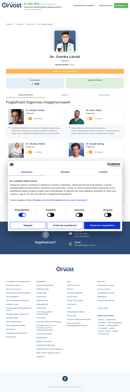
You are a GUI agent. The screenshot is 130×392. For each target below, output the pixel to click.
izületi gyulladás (113, 325)
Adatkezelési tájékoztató (45, 345)
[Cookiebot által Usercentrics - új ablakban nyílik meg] (109, 165)
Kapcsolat (101, 281)
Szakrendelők (11, 337)
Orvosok (19, 24)
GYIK (69, 308)
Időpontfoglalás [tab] (25, 95)
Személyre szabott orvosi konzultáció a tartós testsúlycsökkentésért (45, 327)
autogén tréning (104, 331)
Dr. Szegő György (95, 144)
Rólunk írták (71, 316)
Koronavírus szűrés (13, 289)
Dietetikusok (11, 329)
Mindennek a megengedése (102, 225)
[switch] (50, 215)
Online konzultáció (13, 285)
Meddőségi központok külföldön (18, 293)
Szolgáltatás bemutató (106, 293)
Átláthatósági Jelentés (105, 300)
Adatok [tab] (65, 95)
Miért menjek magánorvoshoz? (48, 353)
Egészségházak (42, 304)
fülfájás (115, 331)
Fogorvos (30, 24)
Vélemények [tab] (104, 95)
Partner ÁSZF (72, 297)
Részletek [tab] (65, 172)
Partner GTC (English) (75, 300)
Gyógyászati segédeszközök (16, 333)
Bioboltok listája (42, 289)
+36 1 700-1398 (80, 234)
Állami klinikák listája (14, 322)
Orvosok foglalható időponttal (17, 300)
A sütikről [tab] (103, 172)
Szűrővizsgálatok (12, 297)
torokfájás (101, 322)
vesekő (112, 328)
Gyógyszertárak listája (44, 285)
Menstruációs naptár (44, 334)
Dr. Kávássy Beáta (35, 144)
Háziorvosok (41, 297)
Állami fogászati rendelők (15, 325)
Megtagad (27, 225)
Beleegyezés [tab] (26, 172)
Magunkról (40, 356)
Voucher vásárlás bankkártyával (79, 319)
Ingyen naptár (102, 308)
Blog (68, 281)
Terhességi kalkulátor (75, 293)
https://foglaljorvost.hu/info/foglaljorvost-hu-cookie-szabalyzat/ (57, 200)
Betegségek (40, 281)
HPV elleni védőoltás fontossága (48, 322)
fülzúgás (101, 325)
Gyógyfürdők (41, 293)
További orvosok (12, 304)
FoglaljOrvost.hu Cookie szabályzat (49, 349)
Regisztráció (121, 5)
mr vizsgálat (102, 328)
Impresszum (72, 304)
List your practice (103, 289)
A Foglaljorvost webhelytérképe (18, 281)
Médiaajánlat (102, 297)
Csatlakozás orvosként (83, 5)
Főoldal (9, 24)
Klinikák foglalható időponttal (17, 314)
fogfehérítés (110, 320)
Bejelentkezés (105, 5)
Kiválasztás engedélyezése (65, 225)
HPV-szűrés (40, 318)
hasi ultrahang (103, 334)
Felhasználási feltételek (75, 312)
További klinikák (12, 318)
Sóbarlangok (41, 308)
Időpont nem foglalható (65, 71)
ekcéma (101, 320)
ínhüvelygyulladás (114, 322)
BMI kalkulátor (41, 338)
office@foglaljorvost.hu (84, 245)
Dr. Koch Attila (94, 110)
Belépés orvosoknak (44, 341)
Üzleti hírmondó (73, 285)
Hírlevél (70, 289)
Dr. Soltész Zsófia (35, 110)
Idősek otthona (42, 300)
